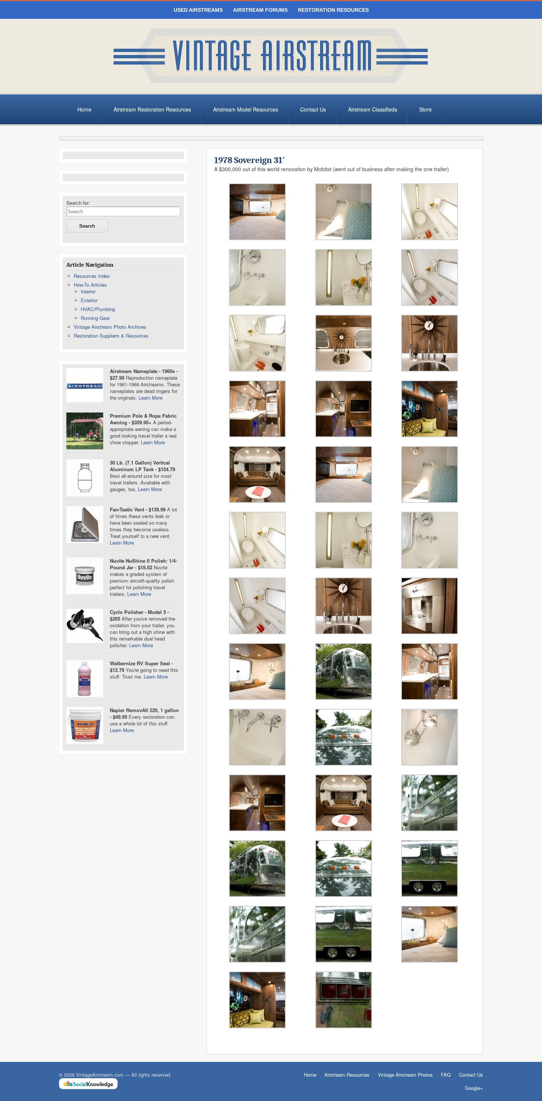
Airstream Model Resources (245, 109)
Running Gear (95, 317)
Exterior (89, 300)
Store (425, 109)
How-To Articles (90, 284)
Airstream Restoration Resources (152, 109)
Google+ (474, 1088)
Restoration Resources (333, 10)
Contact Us (313, 109)
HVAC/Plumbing (98, 309)
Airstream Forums (260, 10)
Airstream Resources (346, 1074)
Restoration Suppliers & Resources (111, 335)
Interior (88, 291)
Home (84, 109)
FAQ (446, 1074)
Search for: (78, 203)
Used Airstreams (198, 10)
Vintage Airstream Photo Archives (110, 326)
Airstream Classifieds (372, 109)
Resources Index (92, 275)
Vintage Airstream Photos (405, 1074)
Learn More (151, 397)
